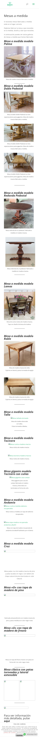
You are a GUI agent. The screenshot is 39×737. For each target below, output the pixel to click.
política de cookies (10, 732)
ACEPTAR (19, 735)
